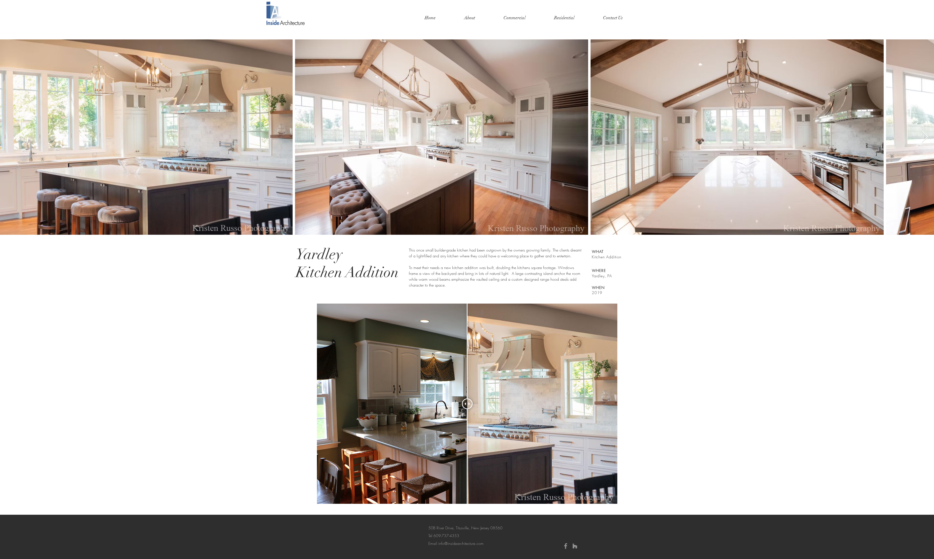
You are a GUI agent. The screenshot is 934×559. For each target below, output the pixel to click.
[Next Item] (924, 137)
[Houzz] (575, 546)
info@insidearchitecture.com (461, 543)
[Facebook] (565, 546)
